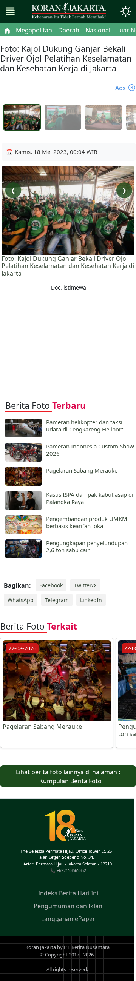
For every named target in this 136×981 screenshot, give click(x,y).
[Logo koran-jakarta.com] (68, 11)
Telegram (57, 600)
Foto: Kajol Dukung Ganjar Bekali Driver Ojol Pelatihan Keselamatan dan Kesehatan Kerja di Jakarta (68, 266)
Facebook (51, 585)
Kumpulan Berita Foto (70, 781)
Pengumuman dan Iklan (68, 906)
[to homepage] (68, 828)
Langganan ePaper (68, 919)
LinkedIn (91, 600)
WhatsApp (21, 600)
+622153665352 (71, 870)
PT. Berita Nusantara (87, 947)
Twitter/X (85, 585)
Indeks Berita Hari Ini (68, 893)
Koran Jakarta (40, 947)
